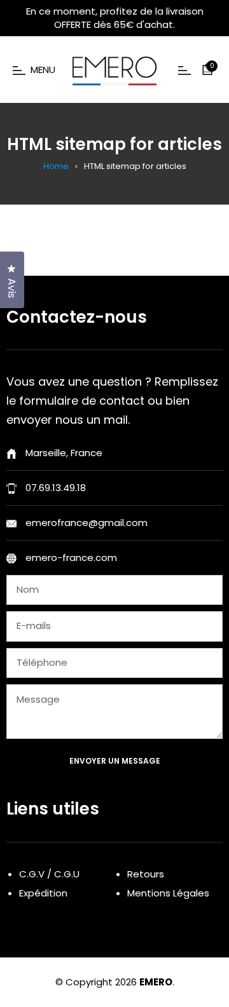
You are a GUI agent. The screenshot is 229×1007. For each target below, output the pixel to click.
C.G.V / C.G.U (49, 874)
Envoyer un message (114, 760)
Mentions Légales (168, 893)
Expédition (43, 893)
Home (56, 166)
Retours (145, 874)
